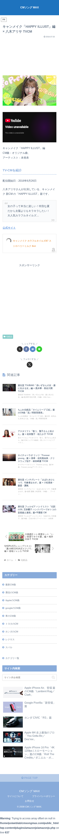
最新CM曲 (10, 584)
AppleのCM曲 (12, 600)
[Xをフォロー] (29, 365)
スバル (8, 647)
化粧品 (9, 336)
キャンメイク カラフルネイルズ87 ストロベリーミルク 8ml (32, 243)
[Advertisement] (29, 55)
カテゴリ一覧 (12, 658)
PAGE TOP (31, 778)
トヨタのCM (11, 623)
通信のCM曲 (11, 592)
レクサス (10, 639)
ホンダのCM (11, 631)
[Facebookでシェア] (26, 349)
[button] (53, 677)
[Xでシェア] (20, 349)
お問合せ (29, 801)
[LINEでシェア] (39, 349)
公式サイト (9, 227)
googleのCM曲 (13, 608)
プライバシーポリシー (43, 796)
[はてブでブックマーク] (33, 349)
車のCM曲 (10, 616)
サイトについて (15, 796)
